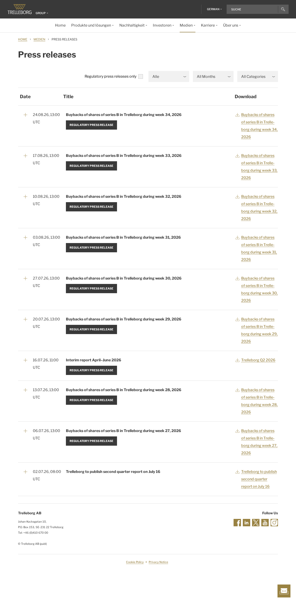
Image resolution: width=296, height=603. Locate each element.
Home (22, 39)
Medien (39, 39)
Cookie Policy (135, 562)
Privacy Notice (158, 562)
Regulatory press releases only (110, 76)
